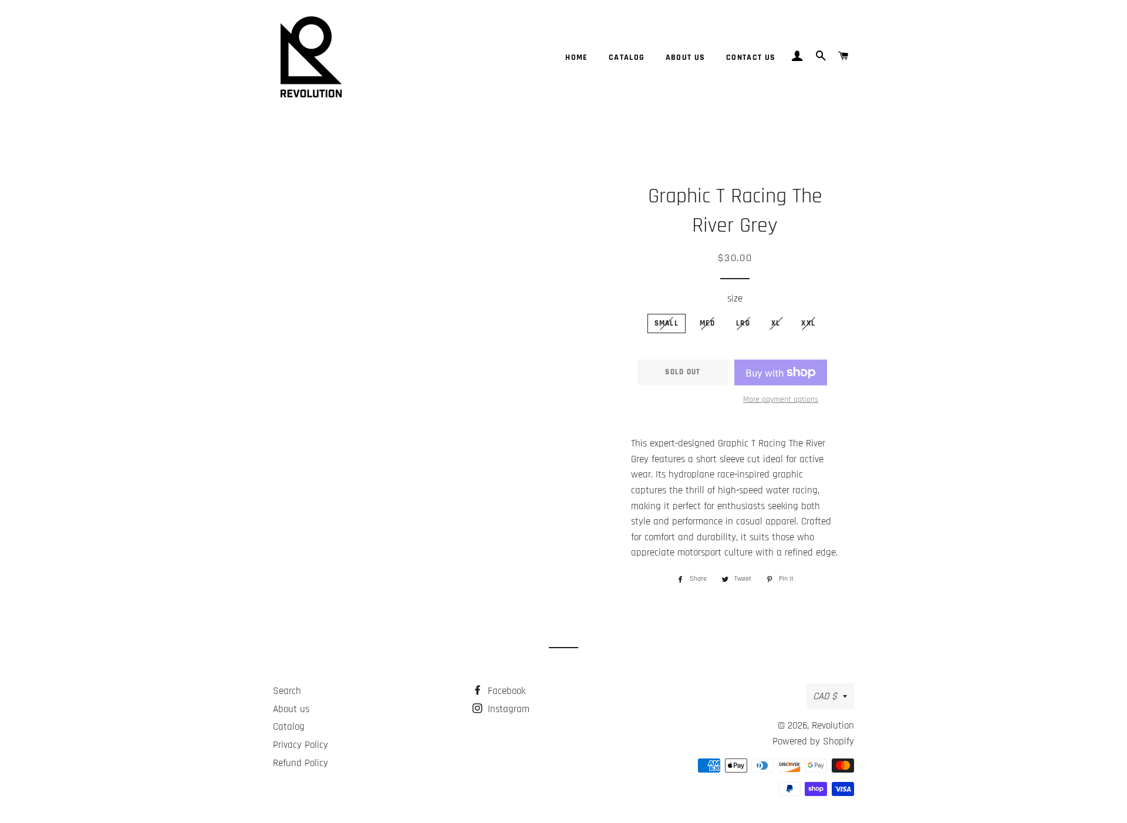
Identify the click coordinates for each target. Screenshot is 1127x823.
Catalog (627, 57)
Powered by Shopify (813, 741)
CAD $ (825, 696)
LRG (743, 323)
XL (776, 323)
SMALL (666, 323)
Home (576, 57)
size (735, 298)
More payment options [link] (780, 399)
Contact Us (751, 57)
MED (707, 323)
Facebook (505, 691)
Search (287, 691)
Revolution (833, 725)
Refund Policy (300, 763)
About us (686, 57)
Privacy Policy (300, 745)
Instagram (507, 709)
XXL (808, 323)
